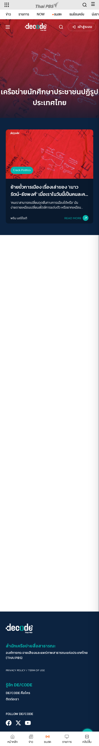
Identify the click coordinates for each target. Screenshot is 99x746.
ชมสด (58, 14)
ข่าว (8, 14)
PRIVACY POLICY (15, 670)
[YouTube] (28, 723)
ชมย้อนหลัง (76, 14)
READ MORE (72, 218)
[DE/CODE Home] (35, 27)
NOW (41, 14)
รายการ (24, 14)
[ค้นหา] (61, 27)
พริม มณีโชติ (19, 218)
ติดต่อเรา (12, 699)
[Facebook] (9, 723)
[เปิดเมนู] (7, 27)
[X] (18, 723)
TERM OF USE (36, 670)
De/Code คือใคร (18, 693)
